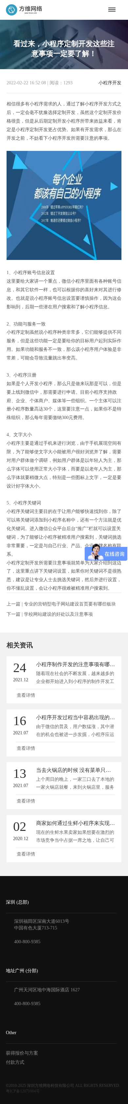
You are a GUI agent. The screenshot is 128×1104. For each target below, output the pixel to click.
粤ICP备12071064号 (23, 1091)
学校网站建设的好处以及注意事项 (58, 614)
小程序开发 (109, 83)
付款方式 (15, 1062)
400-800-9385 (27, 941)
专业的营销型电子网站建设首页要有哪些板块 (70, 604)
